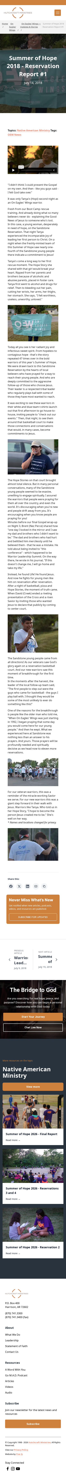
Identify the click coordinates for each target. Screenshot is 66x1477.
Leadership (12, 1340)
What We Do (12, 1334)
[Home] (18, 12)
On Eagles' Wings (12, 26)
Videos (9, 1387)
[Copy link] (44, 886)
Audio (8, 1392)
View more (33, 1086)
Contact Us (11, 1352)
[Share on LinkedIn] (27, 886)
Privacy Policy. (21, 1449)
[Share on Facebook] (11, 886)
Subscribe (33, 1424)
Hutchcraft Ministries (40, 1442)
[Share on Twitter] (19, 886)
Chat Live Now (33, 1027)
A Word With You (15, 1369)
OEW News (14, 134)
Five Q (19, 1454)
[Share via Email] (36, 886)
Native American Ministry (33, 130)
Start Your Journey (33, 1016)
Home (5, 23)
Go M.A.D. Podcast (16, 1375)
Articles (9, 1381)
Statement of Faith (16, 1346)
